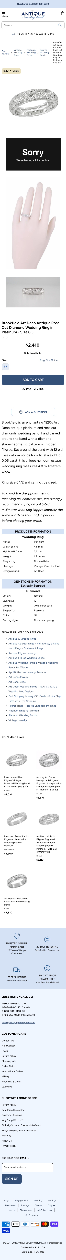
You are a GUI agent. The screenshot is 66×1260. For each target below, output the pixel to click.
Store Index (27, 1252)
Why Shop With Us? (12, 1120)
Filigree (51, 1205)
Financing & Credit (11, 1081)
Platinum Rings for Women (23, 710)
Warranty (6, 1135)
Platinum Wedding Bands (22, 715)
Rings (6, 1200)
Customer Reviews (12, 1115)
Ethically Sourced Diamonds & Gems (21, 1125)
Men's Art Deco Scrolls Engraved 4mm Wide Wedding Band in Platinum (16, 841)
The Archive (26, 1210)
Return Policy (9, 1056)
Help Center (8, 1045)
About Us (7, 1140)
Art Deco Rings (17, 681)
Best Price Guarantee (13, 1110)
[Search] (60, 25)
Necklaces (10, 1205)
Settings (52, 1200)
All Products (32, 1215)
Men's (11, 1210)
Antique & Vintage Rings (22, 638)
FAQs (5, 1050)
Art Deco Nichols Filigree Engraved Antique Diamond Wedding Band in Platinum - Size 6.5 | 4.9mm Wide (46, 844)
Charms (38, 1205)
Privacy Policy (9, 1145)
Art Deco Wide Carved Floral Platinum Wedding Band (17, 901)
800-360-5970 (41, 4)
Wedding (38, 1200)
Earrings (25, 1205)
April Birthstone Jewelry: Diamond (27, 672)
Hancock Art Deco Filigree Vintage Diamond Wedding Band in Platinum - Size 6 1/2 (17, 782)
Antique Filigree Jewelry (22, 653)
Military (5, 1076)
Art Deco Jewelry (18, 677)
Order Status (9, 1066)
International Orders (12, 1071)
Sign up (11, 1179)
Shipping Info (9, 1061)
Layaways (7, 1086)
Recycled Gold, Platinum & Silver (19, 1130)
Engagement (21, 1200)
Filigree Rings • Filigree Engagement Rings (32, 705)
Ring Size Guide (49, 360)
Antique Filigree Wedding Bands (26, 657)
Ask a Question (35, 412)
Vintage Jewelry (17, 720)
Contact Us (8, 1040)
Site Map (40, 1252)
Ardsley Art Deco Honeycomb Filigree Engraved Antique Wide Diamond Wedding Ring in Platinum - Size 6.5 (48, 783)
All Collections (44, 1210)
